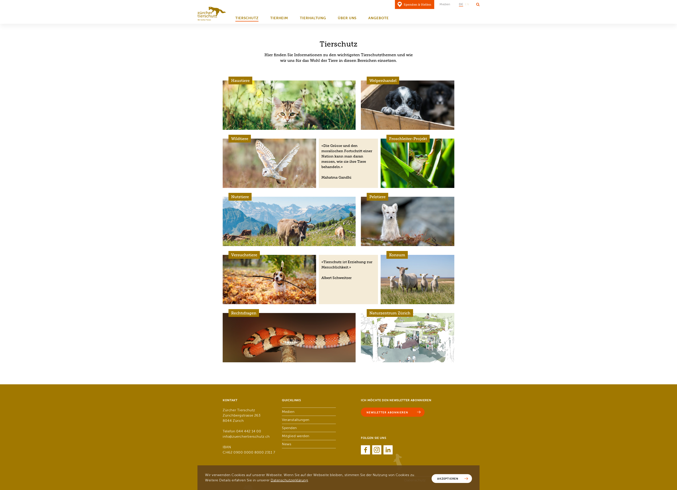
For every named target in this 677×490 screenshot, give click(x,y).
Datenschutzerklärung (289, 480)
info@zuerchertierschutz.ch (246, 437)
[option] (461, 4)
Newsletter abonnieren (387, 412)
